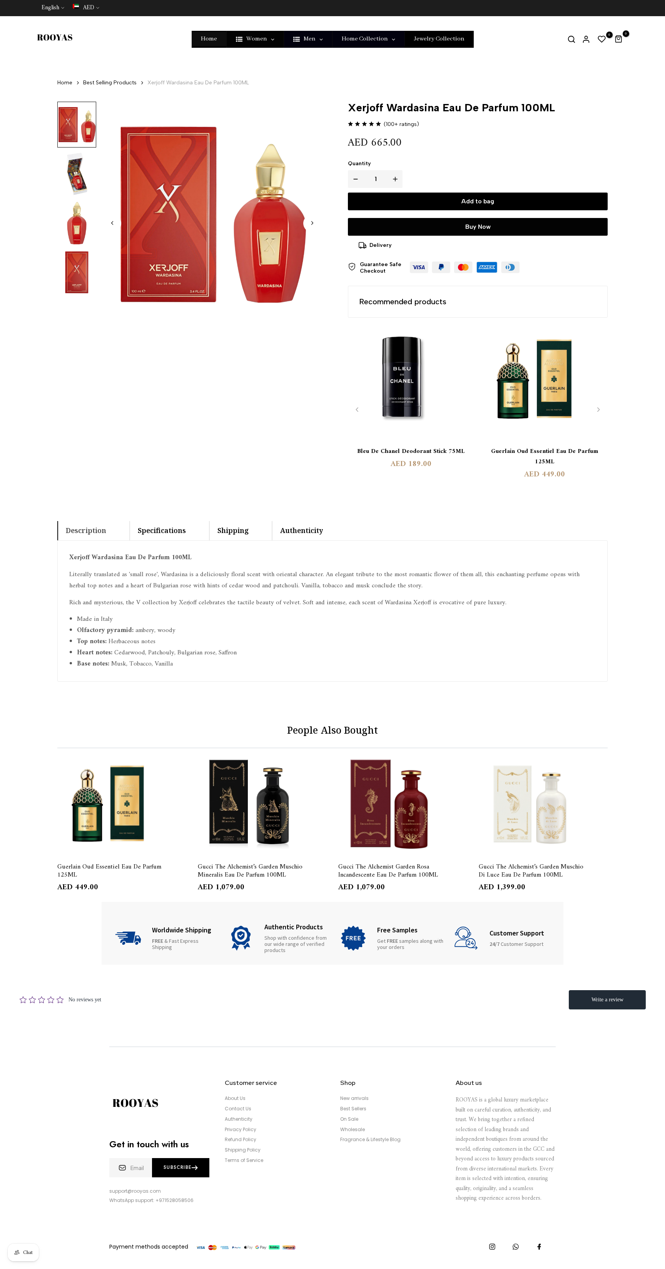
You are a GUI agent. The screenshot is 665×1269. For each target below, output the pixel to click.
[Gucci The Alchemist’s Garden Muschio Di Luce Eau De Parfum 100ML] (402, 803)
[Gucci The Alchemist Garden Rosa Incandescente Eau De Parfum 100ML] (262, 803)
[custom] (492, 1247)
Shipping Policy (243, 1150)
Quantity (359, 163)
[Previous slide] (357, 409)
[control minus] (354, 179)
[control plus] (397, 179)
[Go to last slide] (112, 223)
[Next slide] (312, 223)
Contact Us (238, 1109)
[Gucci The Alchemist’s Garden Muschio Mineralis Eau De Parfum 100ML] (121, 803)
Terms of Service (244, 1160)
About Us (235, 1098)
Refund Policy (240, 1140)
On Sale (349, 1119)
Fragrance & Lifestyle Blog (370, 1140)
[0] (602, 39)
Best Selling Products (110, 82)
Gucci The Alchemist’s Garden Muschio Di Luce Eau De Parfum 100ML (390, 870)
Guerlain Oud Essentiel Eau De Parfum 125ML (544, 456)
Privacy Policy (240, 1130)
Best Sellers (353, 1109)
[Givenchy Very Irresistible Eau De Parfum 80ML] (543, 803)
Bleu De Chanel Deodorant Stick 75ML (410, 451)
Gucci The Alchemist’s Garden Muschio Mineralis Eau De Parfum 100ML (109, 870)
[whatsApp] (516, 1247)
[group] (76, 125)
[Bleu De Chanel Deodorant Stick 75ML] (411, 382)
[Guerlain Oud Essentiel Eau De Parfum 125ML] (545, 382)
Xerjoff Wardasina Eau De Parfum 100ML (198, 82)
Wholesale (352, 1130)
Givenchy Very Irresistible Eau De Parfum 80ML (524, 870)
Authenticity (238, 1119)
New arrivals (354, 1098)
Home (64, 82)
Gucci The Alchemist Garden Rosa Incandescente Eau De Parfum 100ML (247, 870)
